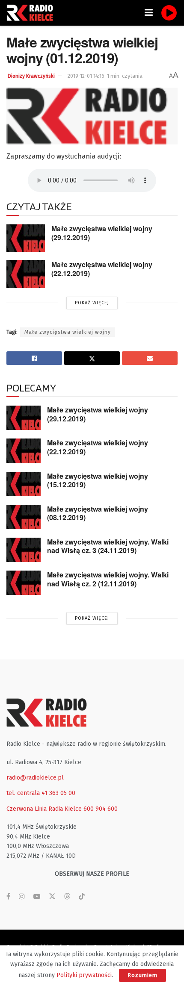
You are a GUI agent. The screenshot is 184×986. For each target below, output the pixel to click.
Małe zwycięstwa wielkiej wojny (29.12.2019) (101, 233)
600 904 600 (100, 808)
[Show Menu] (149, 13)
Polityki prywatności (84, 975)
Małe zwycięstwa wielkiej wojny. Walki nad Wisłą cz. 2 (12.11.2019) (108, 579)
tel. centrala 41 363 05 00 (40, 793)
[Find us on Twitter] (52, 897)
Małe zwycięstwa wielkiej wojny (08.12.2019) (97, 513)
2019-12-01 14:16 (86, 76)
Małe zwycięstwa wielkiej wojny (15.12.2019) (97, 480)
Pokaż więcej (92, 303)
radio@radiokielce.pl (35, 777)
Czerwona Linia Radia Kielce (44, 808)
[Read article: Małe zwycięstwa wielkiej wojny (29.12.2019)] (25, 238)
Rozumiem (142, 975)
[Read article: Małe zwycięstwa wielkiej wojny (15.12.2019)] (23, 484)
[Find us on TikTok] (82, 897)
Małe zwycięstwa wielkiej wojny (67, 332)
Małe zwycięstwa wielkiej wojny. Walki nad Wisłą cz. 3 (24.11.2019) (108, 546)
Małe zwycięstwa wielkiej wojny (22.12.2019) (101, 268)
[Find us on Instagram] (22, 897)
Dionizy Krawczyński (31, 76)
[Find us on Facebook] (8, 897)
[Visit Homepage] (32, 12)
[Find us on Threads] (67, 897)
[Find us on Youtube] (36, 897)
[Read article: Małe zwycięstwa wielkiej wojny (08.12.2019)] (23, 517)
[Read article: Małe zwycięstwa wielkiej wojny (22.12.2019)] (25, 274)
